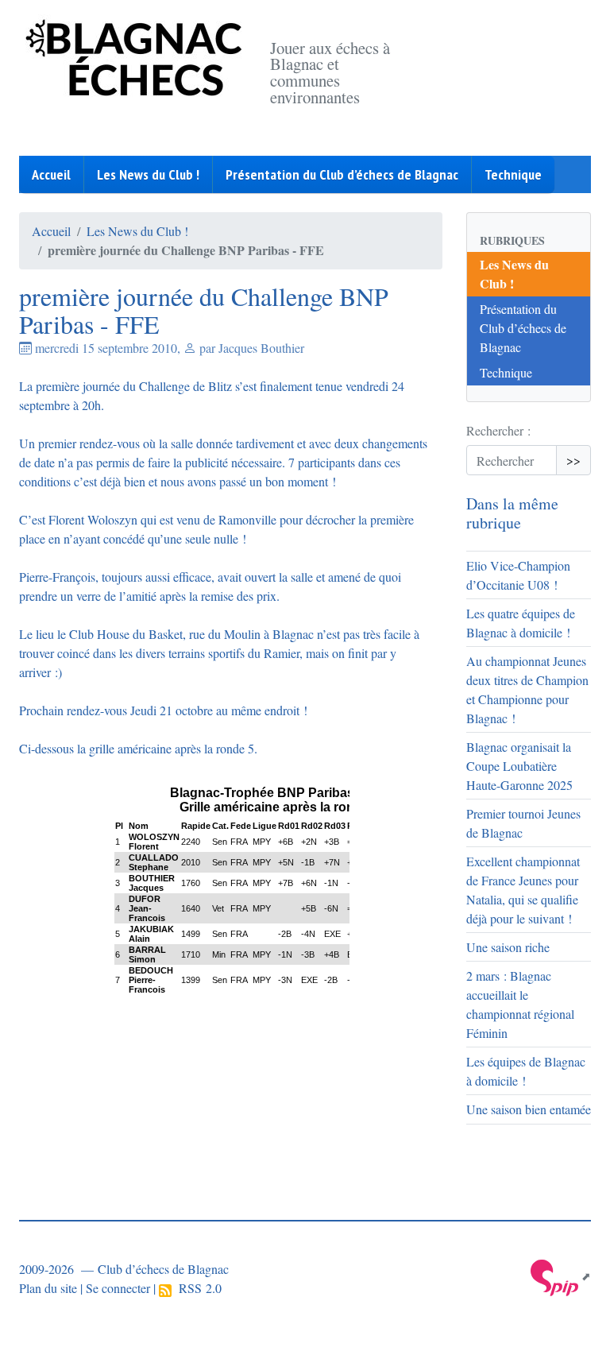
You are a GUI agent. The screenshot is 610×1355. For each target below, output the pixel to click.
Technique (513, 174)
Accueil (51, 174)
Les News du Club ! (148, 174)
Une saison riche (508, 947)
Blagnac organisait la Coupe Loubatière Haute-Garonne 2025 (519, 765)
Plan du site (48, 1288)
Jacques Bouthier (261, 347)
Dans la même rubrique (512, 513)
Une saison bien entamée (528, 1109)
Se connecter (118, 1288)
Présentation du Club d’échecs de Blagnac (342, 174)
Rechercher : (498, 430)
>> (573, 459)
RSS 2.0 (197, 1288)
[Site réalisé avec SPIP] (561, 1275)
